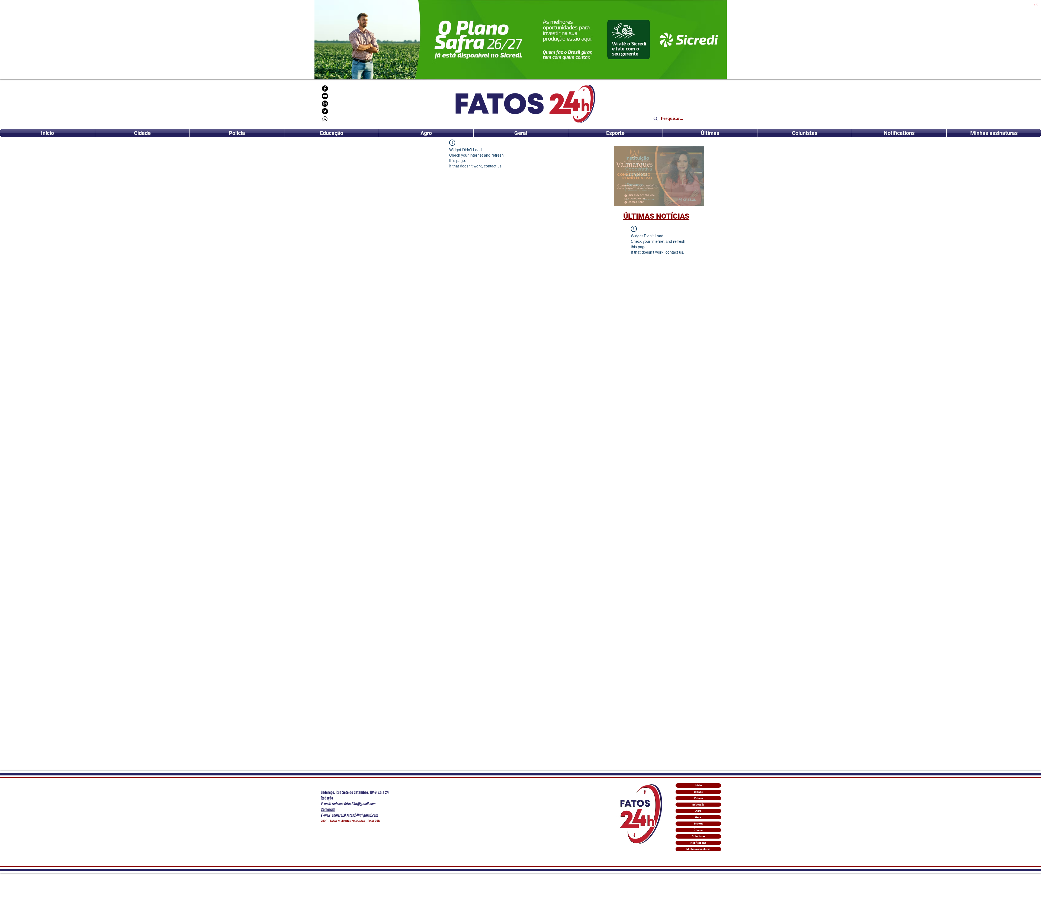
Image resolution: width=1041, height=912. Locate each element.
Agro (698, 810)
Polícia (698, 798)
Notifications (698, 842)
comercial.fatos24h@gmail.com (355, 815)
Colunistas (698, 836)
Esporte (698, 823)
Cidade (698, 791)
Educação (698, 804)
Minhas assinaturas (698, 849)
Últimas (698, 830)
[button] (659, 176)
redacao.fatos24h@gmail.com (353, 803)
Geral (698, 817)
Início (698, 785)
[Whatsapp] (325, 119)
